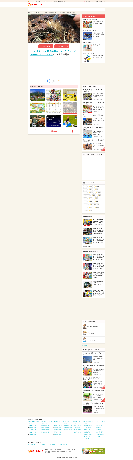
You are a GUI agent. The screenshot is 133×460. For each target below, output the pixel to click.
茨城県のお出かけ (57, 434)
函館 (86, 210)
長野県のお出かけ (45, 424)
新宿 (91, 189)
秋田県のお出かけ (32, 431)
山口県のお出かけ (88, 427)
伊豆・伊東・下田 (95, 204)
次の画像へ (61, 46)
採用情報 (52, 444)
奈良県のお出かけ (77, 429)
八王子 (86, 204)
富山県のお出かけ (45, 431)
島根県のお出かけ (88, 431)
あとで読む (88, 1)
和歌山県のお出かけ (78, 431)
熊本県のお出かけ (99, 429)
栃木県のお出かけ (57, 432)
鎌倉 (97, 201)
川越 (86, 207)
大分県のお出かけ (99, 431)
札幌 (94, 195)
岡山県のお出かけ (88, 425)
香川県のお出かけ (88, 436)
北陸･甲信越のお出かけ (46, 421)
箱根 (86, 198)
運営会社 (42, 444)
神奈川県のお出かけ (58, 425)
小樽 (91, 210)
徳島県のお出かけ (88, 438)
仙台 (91, 186)
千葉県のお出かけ (57, 427)
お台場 (91, 192)
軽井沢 (97, 207)
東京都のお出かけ (57, 424)
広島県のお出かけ (88, 424)
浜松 (91, 207)
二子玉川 (99, 192)
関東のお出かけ (56, 421)
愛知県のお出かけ (68, 424)
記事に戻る (54, 131)
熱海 (91, 201)
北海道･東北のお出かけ (33, 421)
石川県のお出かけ (45, 429)
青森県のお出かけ (32, 427)
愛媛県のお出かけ (88, 432)
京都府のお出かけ (77, 425)
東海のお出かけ (67, 421)
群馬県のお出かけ (57, 431)
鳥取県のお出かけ (88, 429)
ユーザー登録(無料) (96, 1)
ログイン (103, 1)
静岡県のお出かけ (68, 429)
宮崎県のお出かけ (99, 432)
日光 (100, 195)
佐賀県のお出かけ (99, 425)
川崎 (97, 189)
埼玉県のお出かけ (57, 429)
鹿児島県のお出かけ (100, 434)
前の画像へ (46, 46)
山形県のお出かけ (32, 432)
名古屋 (97, 186)
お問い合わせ (31, 444)
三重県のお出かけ (68, 427)
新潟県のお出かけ (45, 427)
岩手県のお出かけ (32, 429)
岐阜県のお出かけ (68, 425)
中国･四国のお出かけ (88, 421)
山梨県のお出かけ (45, 425)
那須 (86, 192)
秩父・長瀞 (87, 195)
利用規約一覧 (63, 444)
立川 (97, 198)
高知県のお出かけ (88, 434)
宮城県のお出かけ (32, 425)
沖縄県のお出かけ (99, 436)
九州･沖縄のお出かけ (100, 421)
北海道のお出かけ (32, 424)
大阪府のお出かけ (77, 424)
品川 (91, 198)
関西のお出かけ (76, 421)
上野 (86, 201)
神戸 (86, 189)
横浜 (86, 186)
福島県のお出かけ (32, 434)
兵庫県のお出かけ (77, 427)
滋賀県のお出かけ (77, 432)
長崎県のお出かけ (99, 427)
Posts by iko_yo (86, 345)
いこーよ (32, 1)
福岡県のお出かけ (99, 424)
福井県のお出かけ (45, 432)
